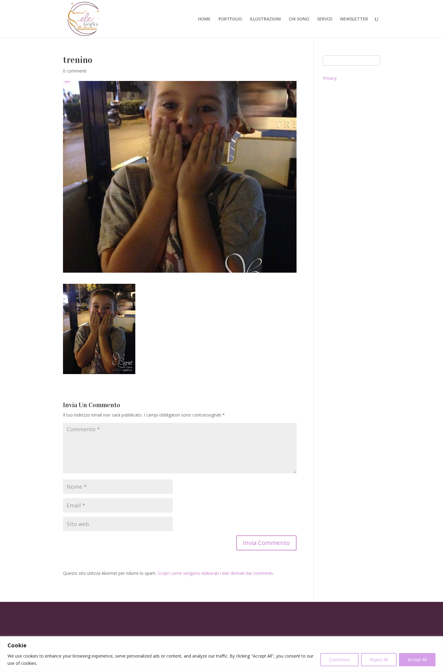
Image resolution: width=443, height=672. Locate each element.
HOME (204, 19)
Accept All (417, 659)
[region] (221, 654)
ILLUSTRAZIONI (265, 19)
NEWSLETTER (354, 19)
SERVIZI (324, 19)
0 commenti (74, 71)
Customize (339, 659)
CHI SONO (299, 19)
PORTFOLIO (230, 19)
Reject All (379, 659)
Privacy (330, 78)
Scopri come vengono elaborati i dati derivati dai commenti (215, 573)
